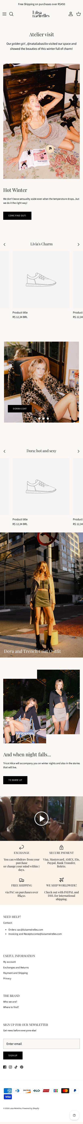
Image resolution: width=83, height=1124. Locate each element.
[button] (35, 418)
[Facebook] (4, 1067)
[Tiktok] (16, 1067)
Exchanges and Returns (16, 967)
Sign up (12, 1055)
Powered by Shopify (30, 1108)
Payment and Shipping (15, 973)
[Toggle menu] (4, 14)
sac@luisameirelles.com (30, 930)
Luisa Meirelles (15, 1108)
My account (9, 962)
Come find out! (17, 215)
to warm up (15, 780)
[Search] (13, 14)
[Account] (69, 14)
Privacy (7, 978)
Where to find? (11, 1007)
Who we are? (10, 1002)
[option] (41, 382)
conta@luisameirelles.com (47, 934)
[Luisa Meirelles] (41, 14)
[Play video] (41, 819)
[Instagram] (10, 1067)
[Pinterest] (21, 1067)
